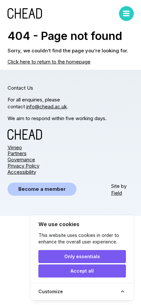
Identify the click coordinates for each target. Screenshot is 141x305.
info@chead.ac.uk (46, 106)
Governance (21, 159)
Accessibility (22, 172)
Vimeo (15, 147)
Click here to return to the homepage (49, 62)
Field (116, 193)
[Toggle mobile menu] (126, 13)
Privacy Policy (23, 166)
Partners (17, 153)
